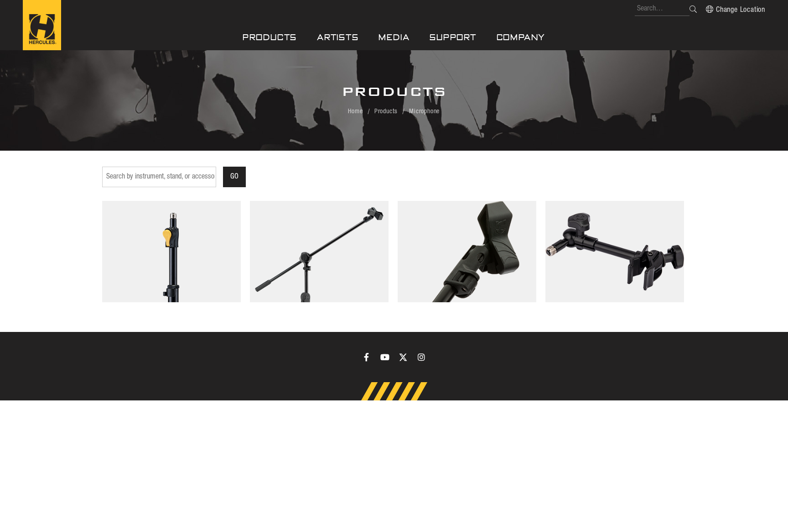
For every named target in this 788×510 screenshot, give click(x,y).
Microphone (424, 111)
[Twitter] (403, 357)
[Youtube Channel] (385, 357)
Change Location (740, 10)
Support (453, 37)
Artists (338, 37)
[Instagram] (421, 357)
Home (355, 111)
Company (521, 37)
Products (270, 37)
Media (394, 37)
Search (693, 9)
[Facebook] (367, 357)
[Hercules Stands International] (42, 25)
